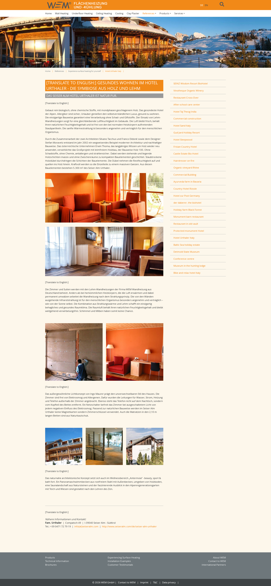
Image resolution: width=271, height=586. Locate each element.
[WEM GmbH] (88, 5)
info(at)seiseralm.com (86, 526)
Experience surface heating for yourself (84, 71)
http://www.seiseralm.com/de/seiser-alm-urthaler (129, 526)
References (59, 71)
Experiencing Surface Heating (124, 557)
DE (201, 5)
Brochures (51, 564)
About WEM (219, 557)
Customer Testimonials (120, 564)
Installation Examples (119, 561)
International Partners (214, 564)
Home (47, 71)
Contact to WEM (217, 561)
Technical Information (57, 561)
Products (50, 557)
